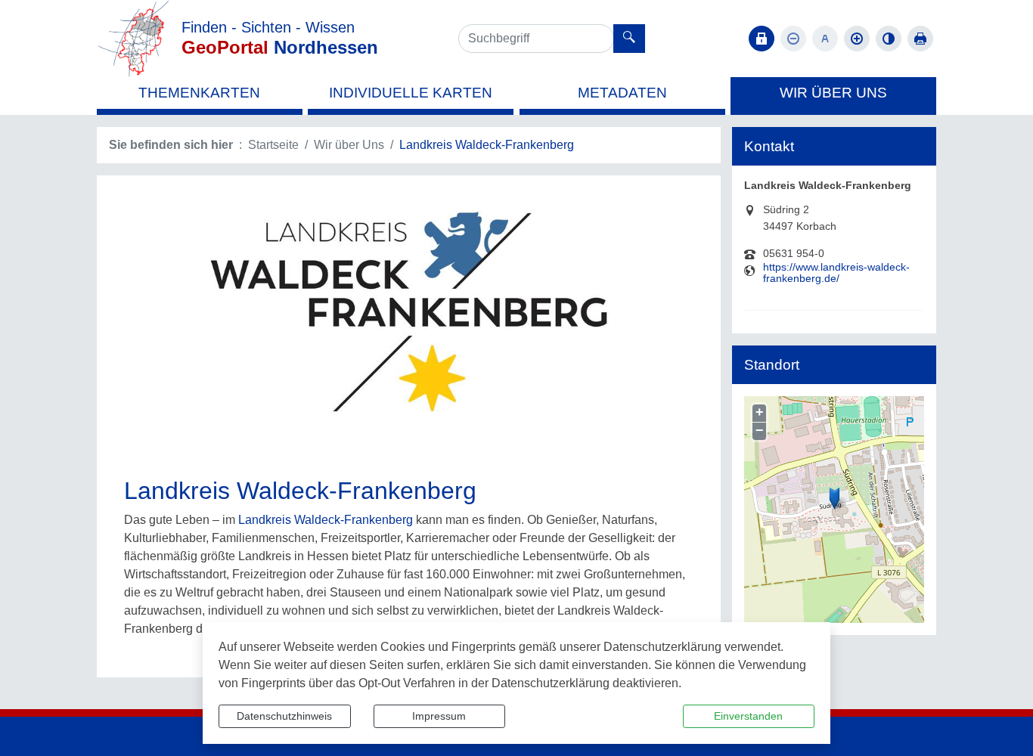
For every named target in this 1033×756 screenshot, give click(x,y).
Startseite (273, 144)
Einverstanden (748, 716)
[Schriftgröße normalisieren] (825, 38)
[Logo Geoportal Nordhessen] (133, 37)
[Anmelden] (761, 38)
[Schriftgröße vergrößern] (857, 38)
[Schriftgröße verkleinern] (793, 38)
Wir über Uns (349, 144)
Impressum (439, 716)
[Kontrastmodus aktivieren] (888, 38)
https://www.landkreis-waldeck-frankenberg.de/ (836, 273)
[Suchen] (629, 38)
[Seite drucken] (920, 38)
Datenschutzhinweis (284, 716)
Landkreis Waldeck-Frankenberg (325, 519)
